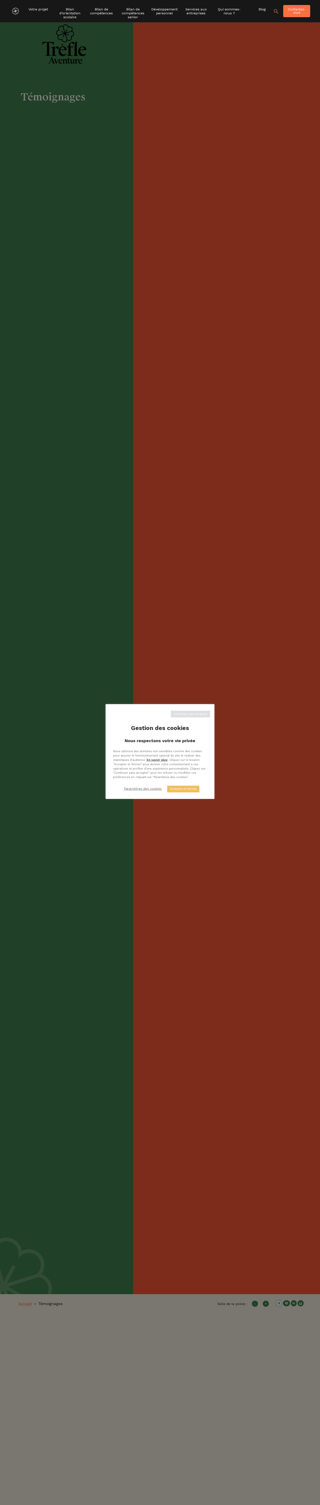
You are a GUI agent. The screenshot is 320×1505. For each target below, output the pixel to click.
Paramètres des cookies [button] (143, 789)
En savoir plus (157, 759)
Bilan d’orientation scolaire (69, 11)
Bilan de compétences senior (133, 11)
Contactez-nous (296, 11)
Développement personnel (164, 11)
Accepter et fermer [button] (183, 788)
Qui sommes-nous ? (229, 11)
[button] (276, 11)
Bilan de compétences (101, 11)
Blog (262, 9)
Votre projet (38, 9)
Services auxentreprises (196, 11)
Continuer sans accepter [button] (190, 714)
